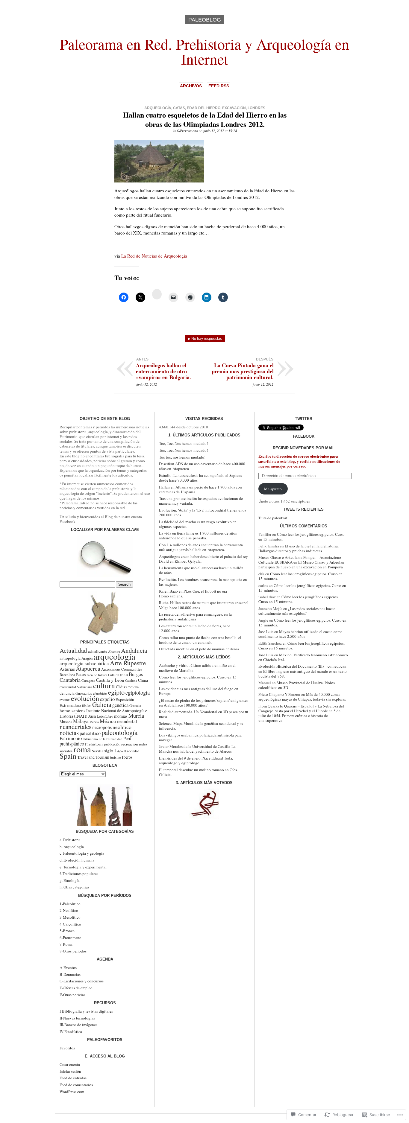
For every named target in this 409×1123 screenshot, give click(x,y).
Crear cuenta (70, 1064)
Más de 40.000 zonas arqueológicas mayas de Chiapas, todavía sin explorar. (302, 697)
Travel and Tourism (93, 757)
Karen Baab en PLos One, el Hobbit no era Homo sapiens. (193, 593)
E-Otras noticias (72, 994)
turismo (115, 757)
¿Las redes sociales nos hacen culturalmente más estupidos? (297, 611)
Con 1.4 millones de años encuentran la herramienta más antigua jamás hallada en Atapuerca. (201, 547)
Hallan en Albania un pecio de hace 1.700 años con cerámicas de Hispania (200, 489)
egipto (116, 691)
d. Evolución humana (77, 860)
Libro (109, 716)
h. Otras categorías (74, 887)
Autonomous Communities (121, 669)
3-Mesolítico (70, 917)
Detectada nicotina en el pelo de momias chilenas (199, 649)
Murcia (136, 715)
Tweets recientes (304, 509)
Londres (256, 108)
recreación (129, 744)
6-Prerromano (187, 131)
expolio (107, 699)
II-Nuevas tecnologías (77, 1018)
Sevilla (97, 751)
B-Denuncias (70, 974)
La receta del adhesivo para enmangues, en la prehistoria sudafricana (195, 616)
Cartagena (88, 680)
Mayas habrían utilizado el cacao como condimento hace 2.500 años (300, 634)
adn (90, 651)
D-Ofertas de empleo (76, 987)
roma (82, 749)
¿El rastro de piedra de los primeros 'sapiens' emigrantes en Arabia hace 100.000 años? (203, 703)
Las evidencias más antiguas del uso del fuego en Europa (198, 691)
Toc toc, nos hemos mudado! (182, 457)
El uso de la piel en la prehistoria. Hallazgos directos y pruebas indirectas (298, 548)
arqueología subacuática (84, 663)
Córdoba (132, 687)
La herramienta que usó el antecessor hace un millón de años (201, 570)
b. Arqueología (72, 846)
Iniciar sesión (70, 1071)
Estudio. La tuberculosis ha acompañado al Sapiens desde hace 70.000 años (200, 478)
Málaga (81, 721)
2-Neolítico (69, 910)
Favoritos (67, 1048)
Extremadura (70, 705)
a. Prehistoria (70, 839)
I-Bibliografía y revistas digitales (86, 1011)
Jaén (92, 716)
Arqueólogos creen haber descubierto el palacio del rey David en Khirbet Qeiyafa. (203, 559)
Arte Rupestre (128, 662)
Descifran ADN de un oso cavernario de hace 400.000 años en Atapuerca (202, 466)
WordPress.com (72, 1091)
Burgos (136, 674)
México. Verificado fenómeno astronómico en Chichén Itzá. (303, 657)
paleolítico (90, 733)
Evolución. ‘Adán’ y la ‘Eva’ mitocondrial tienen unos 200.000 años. (202, 512)
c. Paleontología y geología (82, 853)
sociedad (133, 750)
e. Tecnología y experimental (83, 867)
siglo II (121, 751)
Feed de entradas (73, 1078)
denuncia (67, 693)
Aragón (87, 658)
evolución (85, 698)
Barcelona (67, 674)
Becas (81, 674)
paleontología (119, 732)
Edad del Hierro (203, 108)
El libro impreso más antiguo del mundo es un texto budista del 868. (302, 674)
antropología (70, 658)
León (100, 716)
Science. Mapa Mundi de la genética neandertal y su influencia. (201, 726)
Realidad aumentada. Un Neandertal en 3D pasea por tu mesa (203, 714)
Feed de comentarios (76, 1084)
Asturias (67, 669)
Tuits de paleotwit (272, 518)
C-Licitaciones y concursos (82, 981)
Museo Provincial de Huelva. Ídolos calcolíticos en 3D (296, 685)
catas (179, 108)
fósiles (86, 705)
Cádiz (120, 687)
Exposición (125, 699)
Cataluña (131, 680)
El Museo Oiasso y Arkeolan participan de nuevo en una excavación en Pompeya (301, 564)
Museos (66, 721)
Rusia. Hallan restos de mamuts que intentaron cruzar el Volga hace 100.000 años (204, 605)
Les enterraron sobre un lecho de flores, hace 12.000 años (194, 628)
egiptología (137, 692)
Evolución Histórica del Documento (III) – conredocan (302, 666)
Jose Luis (265, 631)
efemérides (100, 693)
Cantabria (70, 679)
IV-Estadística (71, 1031)
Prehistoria (94, 744)
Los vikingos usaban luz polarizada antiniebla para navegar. (200, 737)
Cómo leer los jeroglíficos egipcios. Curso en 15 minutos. (198, 679)
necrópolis (102, 727)
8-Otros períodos (73, 951)
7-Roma (66, 944)
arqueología (157, 108)
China (143, 680)
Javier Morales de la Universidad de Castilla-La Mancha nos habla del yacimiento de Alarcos (197, 749)
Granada (135, 705)
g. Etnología (70, 880)
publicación (112, 744)
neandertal (127, 721)
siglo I (110, 750)
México (108, 721)
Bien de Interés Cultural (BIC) (107, 674)
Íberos (127, 757)
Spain (68, 756)
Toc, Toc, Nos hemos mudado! (183, 443)
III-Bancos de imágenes (78, 1024)
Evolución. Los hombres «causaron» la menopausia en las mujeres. (203, 582)
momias (121, 716)
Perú (127, 738)
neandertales (75, 726)
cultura (104, 685)
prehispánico (72, 743)
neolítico (122, 727)
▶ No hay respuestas (205, 339)
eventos (65, 699)
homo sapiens (72, 710)
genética (120, 705)
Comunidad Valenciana (76, 686)
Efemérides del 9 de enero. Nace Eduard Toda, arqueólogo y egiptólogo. (196, 760)
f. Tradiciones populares (79, 873)
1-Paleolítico (70, 903)
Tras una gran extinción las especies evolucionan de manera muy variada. (201, 501)
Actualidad (73, 650)
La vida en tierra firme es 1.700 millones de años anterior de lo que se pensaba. (198, 535)
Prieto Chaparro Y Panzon (279, 694)
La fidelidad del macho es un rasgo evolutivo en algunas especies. (198, 524)
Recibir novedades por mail (304, 448)
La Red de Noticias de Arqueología (154, 256)
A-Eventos (68, 967)
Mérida (94, 722)
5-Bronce (67, 930)
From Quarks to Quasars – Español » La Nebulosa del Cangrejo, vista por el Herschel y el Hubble (301, 708)
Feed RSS (218, 85)
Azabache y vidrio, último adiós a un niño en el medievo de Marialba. (197, 668)
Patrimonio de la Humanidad (102, 739)
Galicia (101, 704)
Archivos (191, 85)
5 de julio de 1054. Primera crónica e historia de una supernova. (299, 715)
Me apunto (273, 488)
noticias (69, 732)
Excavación (234, 108)
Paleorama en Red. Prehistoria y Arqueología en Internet (204, 51)
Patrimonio (71, 738)
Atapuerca (88, 668)
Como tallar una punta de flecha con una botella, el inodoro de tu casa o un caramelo (200, 640)
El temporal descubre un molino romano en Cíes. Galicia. (198, 772)
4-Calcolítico (70, 924)
